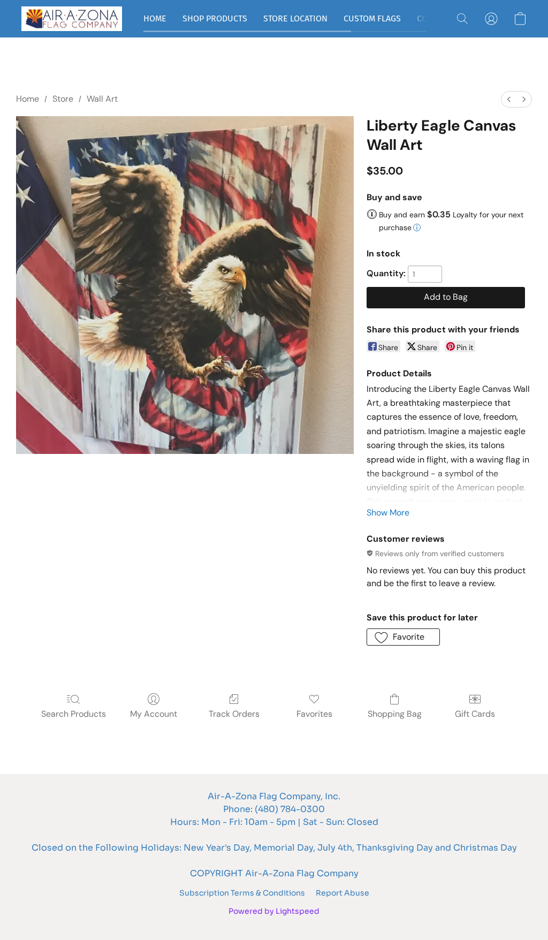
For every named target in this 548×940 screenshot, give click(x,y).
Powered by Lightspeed (274, 911)
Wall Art (102, 98)
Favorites (314, 713)
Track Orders (234, 713)
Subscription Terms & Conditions (242, 893)
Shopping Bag (395, 713)
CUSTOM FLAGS (372, 18)
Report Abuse (342, 893)
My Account (153, 713)
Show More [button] (388, 512)
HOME (154, 18)
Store (62, 98)
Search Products (73, 713)
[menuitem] (508, 99)
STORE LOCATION (295, 18)
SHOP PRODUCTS (214, 18)
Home (27, 98)
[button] (71, 18)
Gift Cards (475, 713)
